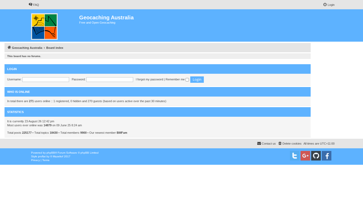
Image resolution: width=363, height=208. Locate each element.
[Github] (316, 156)
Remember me (175, 79)
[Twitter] (294, 156)
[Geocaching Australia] (53, 25)
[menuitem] (33, 5)
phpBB (51, 152)
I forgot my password (149, 79)
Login (12, 69)
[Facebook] (326, 156)
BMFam (122, 132)
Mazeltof (58, 156)
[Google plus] (305, 156)
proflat (42, 156)
